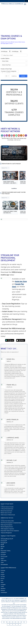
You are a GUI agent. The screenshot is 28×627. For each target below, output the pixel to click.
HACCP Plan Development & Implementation (11, 522)
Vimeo (2, 582)
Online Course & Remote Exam (8, 514)
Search (23, 76)
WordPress (3, 588)
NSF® (2, 548)
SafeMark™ (3, 552)
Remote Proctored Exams (6, 510)
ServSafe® (3, 554)
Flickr (2, 580)
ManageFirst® (4, 542)
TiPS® (2, 562)
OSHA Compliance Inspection (7, 528)
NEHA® (2, 544)
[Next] (26, 178)
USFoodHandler (4, 564)
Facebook (3, 570)
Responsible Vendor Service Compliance (10, 530)
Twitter (2, 572)
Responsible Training (5, 550)
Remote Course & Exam (6, 512)
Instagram (3, 584)
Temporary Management (6, 532)
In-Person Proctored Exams (7, 508)
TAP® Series (3, 560)
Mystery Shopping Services (7, 526)
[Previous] (2, 178)
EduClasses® (4, 540)
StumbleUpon (4, 592)
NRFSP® (2, 546)
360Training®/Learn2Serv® (7, 538)
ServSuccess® (4, 556)
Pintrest (2, 578)
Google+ (3, 574)
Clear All (14, 76)
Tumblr (2, 586)
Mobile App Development (6, 524)
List (7, 76)
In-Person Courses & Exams (7, 506)
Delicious (3, 590)
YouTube (3, 576)
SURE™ (2, 558)
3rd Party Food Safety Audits (7, 520)
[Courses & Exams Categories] (9, 71)
